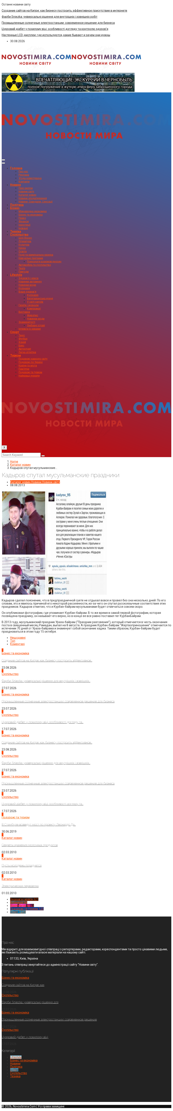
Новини (15, 184)
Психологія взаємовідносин (44, 261)
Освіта (23, 251)
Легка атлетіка (27, 352)
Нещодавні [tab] (18, 637)
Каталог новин (27, 194)
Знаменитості (27, 322)
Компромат (34, 308)
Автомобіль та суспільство (35, 264)
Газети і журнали (29, 305)
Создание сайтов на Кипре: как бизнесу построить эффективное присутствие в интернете (64, 10)
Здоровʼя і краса (28, 278)
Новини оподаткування (33, 198)
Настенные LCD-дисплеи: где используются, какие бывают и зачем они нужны (56, 35)
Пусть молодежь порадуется (22, 865)
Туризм (15, 355)
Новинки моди (27, 284)
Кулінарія (24, 288)
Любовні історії (36, 325)
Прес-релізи (26, 188)
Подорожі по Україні (31, 362)
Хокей (22, 342)
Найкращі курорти (29, 375)
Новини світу (26, 191)
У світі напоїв (35, 301)
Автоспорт (25, 348)
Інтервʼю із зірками (30, 328)
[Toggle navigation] (3, 160)
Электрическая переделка (20, 886)
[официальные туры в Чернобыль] (68, 90)
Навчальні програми (31, 258)
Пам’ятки (24, 368)
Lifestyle (16, 275)
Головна (16, 168)
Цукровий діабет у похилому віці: (25, 1037)
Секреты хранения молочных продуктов (30, 845)
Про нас (23, 171)
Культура (24, 244)
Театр (22, 268)
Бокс (21, 345)
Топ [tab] (12, 641)
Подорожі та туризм (30, 372)
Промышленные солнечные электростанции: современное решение (49, 1019)
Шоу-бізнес (25, 237)
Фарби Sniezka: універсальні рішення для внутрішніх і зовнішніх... (46, 681)
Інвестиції (24, 224)
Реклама (24, 174)
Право (22, 218)
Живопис (32, 315)
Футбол (23, 338)
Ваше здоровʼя (27, 291)
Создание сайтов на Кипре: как (23, 985)
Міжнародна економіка (33, 211)
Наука (22, 248)
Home (14, 461)
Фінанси (24, 221)
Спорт (14, 332)
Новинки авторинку (30, 281)
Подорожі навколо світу (33, 358)
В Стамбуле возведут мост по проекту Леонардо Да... (39, 824)
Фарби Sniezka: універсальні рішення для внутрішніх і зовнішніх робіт (49, 16)
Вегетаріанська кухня (40, 298)
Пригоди (24, 271)
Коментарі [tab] (17, 644)
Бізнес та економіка (31, 214)
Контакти (24, 181)
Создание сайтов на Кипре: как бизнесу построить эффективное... (47, 660)
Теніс (22, 335)
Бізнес (15, 208)
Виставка (24, 311)
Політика (17, 205)
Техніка (15, 231)
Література (25, 241)
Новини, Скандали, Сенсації (36, 201)
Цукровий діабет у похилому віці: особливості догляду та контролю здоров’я (55, 29)
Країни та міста (28, 365)
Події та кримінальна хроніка (36, 254)
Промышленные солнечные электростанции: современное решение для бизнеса (58, 22)
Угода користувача (30, 178)
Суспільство (19, 234)
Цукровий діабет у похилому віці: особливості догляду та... (42, 722)
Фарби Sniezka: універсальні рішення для (30, 1002)
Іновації (23, 228)
